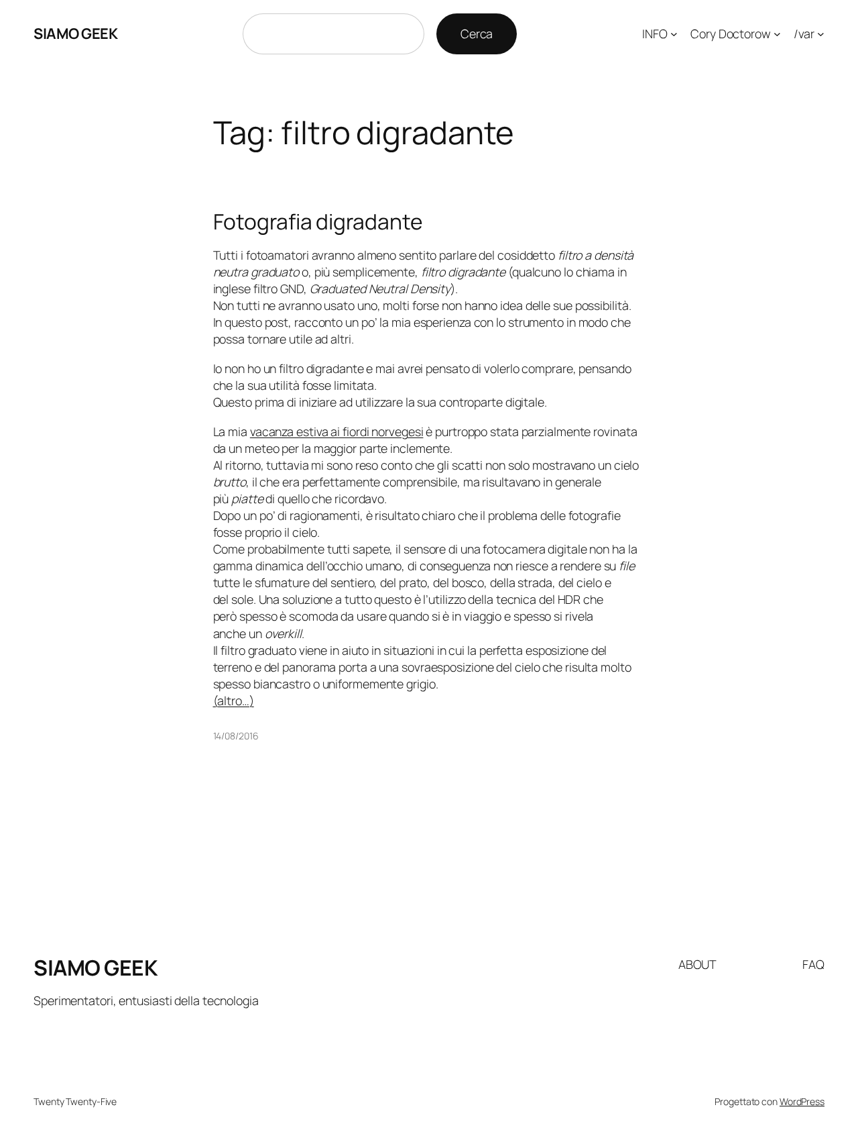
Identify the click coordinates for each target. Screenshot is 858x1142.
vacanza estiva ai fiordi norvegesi (337, 431)
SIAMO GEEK (75, 33)
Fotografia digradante (318, 222)
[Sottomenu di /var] (820, 34)
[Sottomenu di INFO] (674, 34)
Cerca (477, 33)
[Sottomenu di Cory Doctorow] (777, 34)
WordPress (802, 1101)
